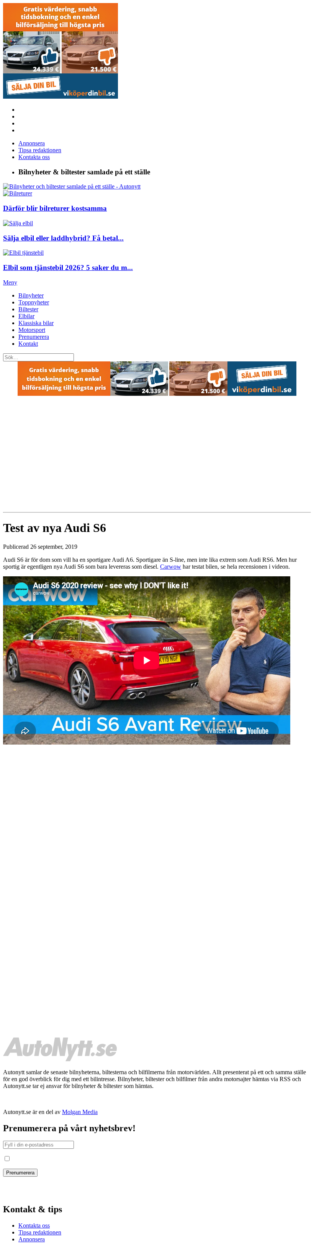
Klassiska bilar (36, 323)
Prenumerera (33, 336)
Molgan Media (80, 1112)
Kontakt (28, 343)
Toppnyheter (33, 302)
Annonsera (31, 143)
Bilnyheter (31, 295)
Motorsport (31, 330)
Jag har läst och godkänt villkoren (52, 1159)
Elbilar (26, 316)
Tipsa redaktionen (39, 150)
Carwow (170, 566)
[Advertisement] (157, 454)
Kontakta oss (34, 157)
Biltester (28, 309)
